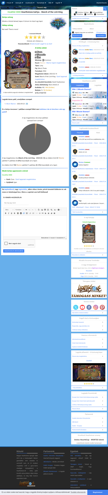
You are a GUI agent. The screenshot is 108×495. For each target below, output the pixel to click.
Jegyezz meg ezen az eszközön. (84, 32)
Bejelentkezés (102, 3)
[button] (9, 209)
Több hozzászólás (77, 212)
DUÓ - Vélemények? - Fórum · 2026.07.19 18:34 (86, 207)
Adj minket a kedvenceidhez (80, 313)
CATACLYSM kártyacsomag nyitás (82, 405)
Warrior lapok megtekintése (56, 63)
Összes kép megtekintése (79, 356)
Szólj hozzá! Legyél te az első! (41, 44)
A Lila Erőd (82, 62)
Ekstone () (84, 162)
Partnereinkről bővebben (79, 430)
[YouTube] (82, 307)
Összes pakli (75, 123)
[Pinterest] (102, 307)
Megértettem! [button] (97, 492)
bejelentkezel (9, 189)
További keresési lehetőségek (80, 18)
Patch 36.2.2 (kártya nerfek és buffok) (90, 53)
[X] (75, 307)
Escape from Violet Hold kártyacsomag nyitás (85, 397)
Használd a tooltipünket (77, 479)
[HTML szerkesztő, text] (35, 226)
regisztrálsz (23, 189)
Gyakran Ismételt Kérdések (80, 347)
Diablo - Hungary (77, 426)
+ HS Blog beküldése (78, 75)
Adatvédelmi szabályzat (78, 485)
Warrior (11, 7)
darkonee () (86, 49)
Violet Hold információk (78, 343)
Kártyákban (79, 14)
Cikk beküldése (75, 455)
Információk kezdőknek (78, 339)
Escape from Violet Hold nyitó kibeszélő (83, 401)
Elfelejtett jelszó (101, 32)
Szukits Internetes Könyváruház (81, 418)
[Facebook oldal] (89, 307)
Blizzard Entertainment (50, 471)
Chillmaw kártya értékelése (80, 330)
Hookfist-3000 (7, 175)
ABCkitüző (75, 422)
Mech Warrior (11, 104)
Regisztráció (101, 35)
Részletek (89, 271)
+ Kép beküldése (77, 387)
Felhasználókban (97, 12)
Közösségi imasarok (78, 322)
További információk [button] (78, 492)
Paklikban (90, 14)
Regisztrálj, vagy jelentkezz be (81, 326)
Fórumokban (100, 14)
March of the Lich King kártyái (26, 7)
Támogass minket (76, 464)
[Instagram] (95, 307)
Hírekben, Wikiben (83, 12)
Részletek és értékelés (78, 255)
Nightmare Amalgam (98, 268)
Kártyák (4, 7)
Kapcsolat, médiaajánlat (78, 473)
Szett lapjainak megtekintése (26, 179)
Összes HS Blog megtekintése (80, 46)
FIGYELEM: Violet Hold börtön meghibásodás (92, 70)
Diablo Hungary (48, 465)
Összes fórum (76, 409)
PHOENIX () (84, 67)
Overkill (89, 361)
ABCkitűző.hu (47, 462)
